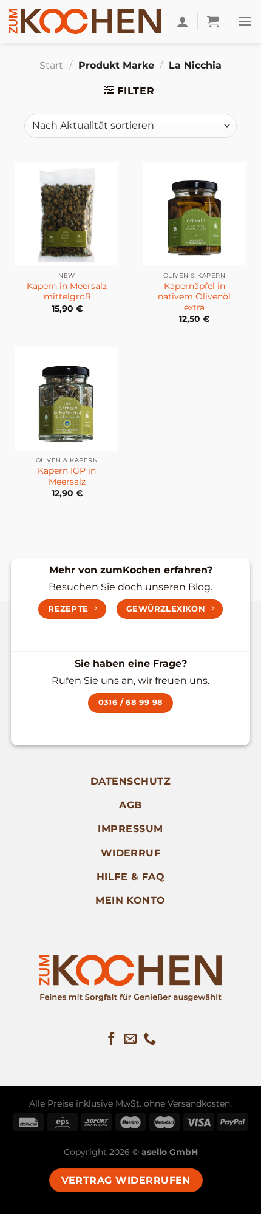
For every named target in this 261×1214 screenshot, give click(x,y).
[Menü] (244, 21)
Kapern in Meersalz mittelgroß (67, 291)
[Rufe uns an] (149, 1039)
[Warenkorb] (213, 21)
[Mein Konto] (183, 21)
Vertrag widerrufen (126, 1180)
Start (51, 65)
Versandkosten (199, 1103)
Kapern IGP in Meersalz (67, 476)
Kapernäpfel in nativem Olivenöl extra (194, 296)
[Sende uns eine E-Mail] (130, 1039)
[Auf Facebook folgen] (111, 1039)
